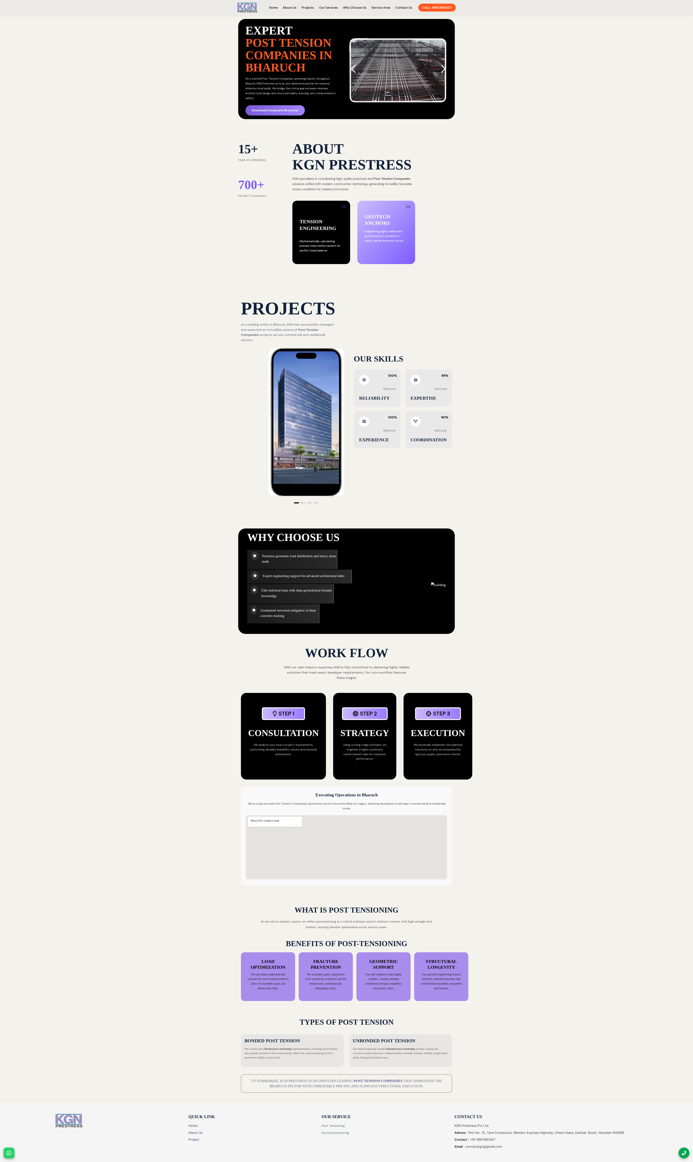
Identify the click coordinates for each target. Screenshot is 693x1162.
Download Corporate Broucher (275, 110)
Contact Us (403, 8)
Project (193, 1139)
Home (273, 8)
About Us (290, 8)
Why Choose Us (354, 8)
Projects (308, 8)
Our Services (328, 8)
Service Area (380, 8)
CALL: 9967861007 (437, 7)
